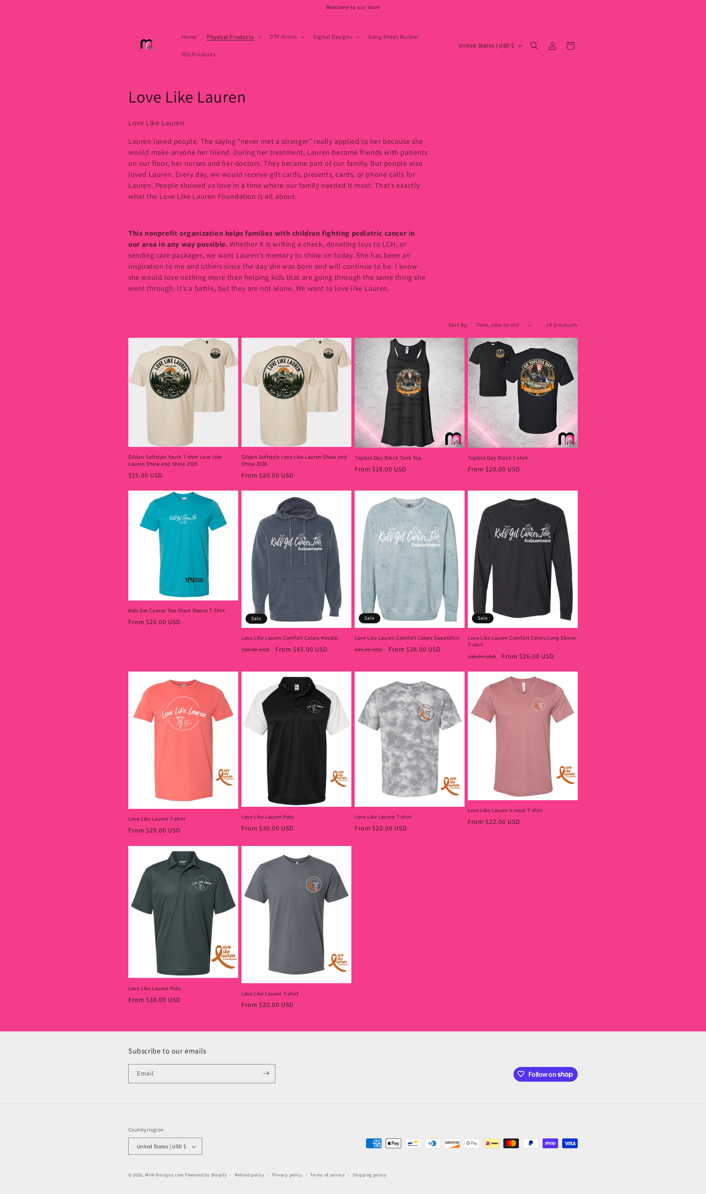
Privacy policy (287, 1175)
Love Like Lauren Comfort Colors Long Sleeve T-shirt (522, 642)
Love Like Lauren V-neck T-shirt (505, 810)
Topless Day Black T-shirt (498, 458)
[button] (233, 36)
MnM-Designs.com (164, 1175)
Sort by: (458, 324)
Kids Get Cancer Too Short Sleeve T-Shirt (176, 610)
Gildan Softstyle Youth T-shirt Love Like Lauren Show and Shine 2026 (175, 461)
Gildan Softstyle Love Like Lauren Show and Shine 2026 (294, 461)
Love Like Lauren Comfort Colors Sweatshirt (407, 638)
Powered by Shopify (206, 1175)
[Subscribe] (266, 1073)
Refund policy (249, 1175)
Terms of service (327, 1175)
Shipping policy (370, 1175)
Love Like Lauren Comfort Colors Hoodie (289, 638)
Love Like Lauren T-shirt (156, 819)
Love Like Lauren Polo (267, 817)
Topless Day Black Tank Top (388, 458)
